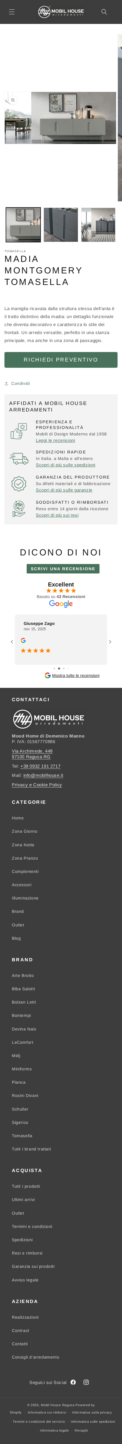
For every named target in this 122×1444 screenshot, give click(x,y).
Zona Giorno (25, 831)
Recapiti (81, 1430)
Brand (18, 911)
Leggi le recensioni (55, 440)
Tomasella (22, 1135)
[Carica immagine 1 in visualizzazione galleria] (23, 225)
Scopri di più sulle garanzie (64, 489)
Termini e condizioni (32, 1226)
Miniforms (22, 1069)
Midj (16, 1055)
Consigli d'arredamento (35, 1357)
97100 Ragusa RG (31, 756)
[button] (11, 11)
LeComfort (22, 1042)
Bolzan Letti (24, 1002)
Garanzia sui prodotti (33, 1266)
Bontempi (21, 1015)
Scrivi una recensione (63, 568)
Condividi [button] (20, 383)
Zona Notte (23, 844)
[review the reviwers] (23, 641)
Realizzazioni (25, 1317)
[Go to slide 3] (62, 668)
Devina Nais (24, 1029)
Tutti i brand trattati (31, 1149)
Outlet (18, 925)
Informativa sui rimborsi (47, 1412)
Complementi (25, 871)
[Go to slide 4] (66, 668)
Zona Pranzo (25, 858)
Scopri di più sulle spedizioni (65, 464)
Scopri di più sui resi (57, 515)
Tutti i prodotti (26, 1186)
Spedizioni (22, 1239)
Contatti (20, 1343)
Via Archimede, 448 (32, 750)
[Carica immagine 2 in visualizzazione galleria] (61, 225)
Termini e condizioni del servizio (39, 1421)
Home (18, 818)
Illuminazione (25, 898)
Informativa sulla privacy (92, 1412)
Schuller (20, 1109)
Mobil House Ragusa (58, 1405)
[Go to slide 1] (52, 668)
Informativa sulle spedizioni (93, 1421)
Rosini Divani (25, 1095)
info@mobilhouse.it (43, 775)
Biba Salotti (23, 988)
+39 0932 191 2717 (40, 766)
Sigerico (20, 1122)
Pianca (19, 1082)
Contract (20, 1330)
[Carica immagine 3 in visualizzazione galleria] (98, 225)
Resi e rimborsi (27, 1253)
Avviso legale (25, 1280)
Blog (16, 938)
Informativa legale (54, 1430)
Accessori (21, 884)
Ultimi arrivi (23, 1199)
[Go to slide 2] (57, 668)
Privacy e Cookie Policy (37, 784)
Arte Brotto (23, 975)
